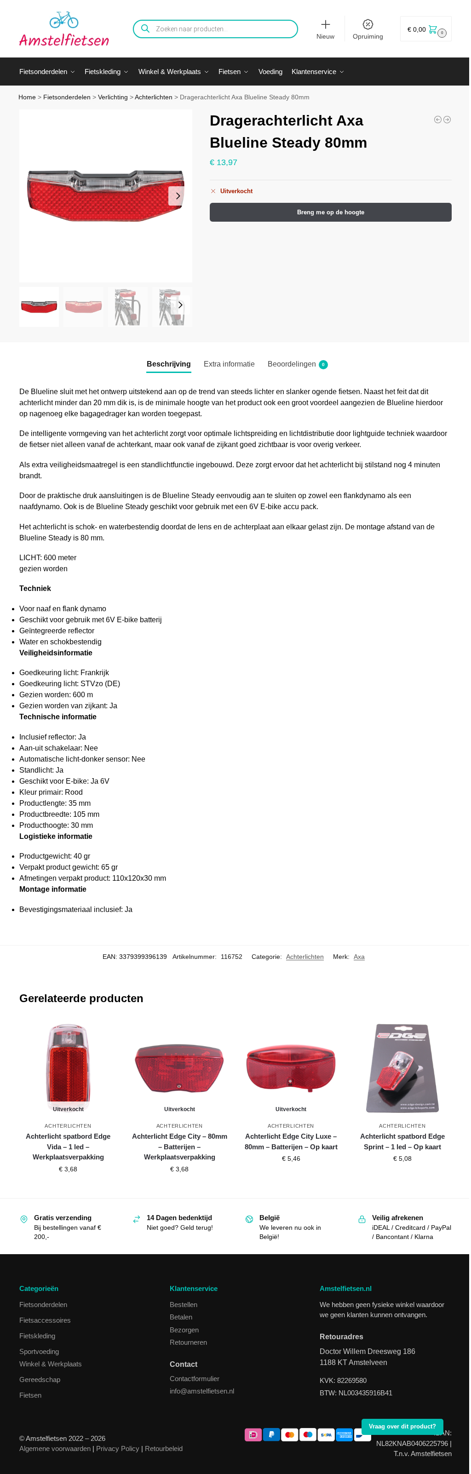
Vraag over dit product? (402, 1426)
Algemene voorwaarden (55, 1448)
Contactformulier (194, 1378)
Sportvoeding (39, 1351)
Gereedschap (39, 1379)
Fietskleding (37, 1336)
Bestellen (183, 1304)
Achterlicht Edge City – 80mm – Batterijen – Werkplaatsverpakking (179, 1146)
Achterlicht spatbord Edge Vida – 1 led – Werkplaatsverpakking (68, 1146)
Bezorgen (184, 1330)
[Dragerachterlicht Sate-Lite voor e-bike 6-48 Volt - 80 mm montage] (447, 119)
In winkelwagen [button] (402, 1178)
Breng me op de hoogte (330, 212)
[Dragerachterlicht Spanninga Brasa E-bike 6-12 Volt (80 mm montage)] (437, 119)
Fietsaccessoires (45, 1320)
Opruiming (368, 36)
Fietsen (30, 1395)
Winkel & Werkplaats (50, 1364)
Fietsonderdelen (67, 97)
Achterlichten (153, 97)
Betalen (181, 1317)
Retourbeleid (164, 1448)
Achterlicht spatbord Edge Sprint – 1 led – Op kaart (402, 1141)
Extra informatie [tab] (229, 364)
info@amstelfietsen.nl (202, 1391)
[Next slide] (178, 196)
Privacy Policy (117, 1448)
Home (27, 97)
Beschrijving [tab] (169, 364)
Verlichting (113, 97)
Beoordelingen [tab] (296, 364)
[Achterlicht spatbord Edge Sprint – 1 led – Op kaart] (402, 1068)
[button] (426, 28)
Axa (359, 956)
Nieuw (325, 36)
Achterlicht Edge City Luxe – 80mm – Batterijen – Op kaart (291, 1141)
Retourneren (188, 1342)
